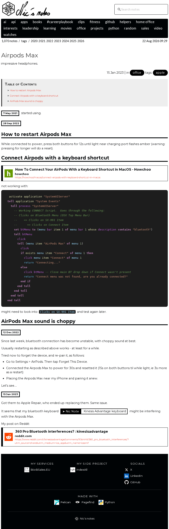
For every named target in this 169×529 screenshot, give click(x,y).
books (37, 22)
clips (81, 22)
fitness (95, 22)
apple (160, 72)
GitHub (135, 482)
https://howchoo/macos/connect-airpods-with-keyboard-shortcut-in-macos (57, 177)
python (113, 28)
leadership (30, 28)
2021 (42, 41)
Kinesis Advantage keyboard (105, 411)
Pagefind (87, 502)
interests (11, 28)
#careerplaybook (60, 22)
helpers (125, 22)
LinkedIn (136, 475)
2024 (65, 41)
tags (24, 41)
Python (110, 502)
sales (145, 28)
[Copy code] (163, 194)
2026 (80, 41)
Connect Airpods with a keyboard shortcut (34, 95)
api (13, 22)
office (81, 28)
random (130, 28)
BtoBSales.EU (40, 469)
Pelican (65, 502)
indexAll (81, 469)
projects (97, 28)
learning (49, 28)
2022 (49, 41)
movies (66, 28)
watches (10, 35)
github (110, 22)
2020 (34, 41)
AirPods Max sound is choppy (26, 101)
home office (145, 22)
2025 (73, 41)
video (158, 28)
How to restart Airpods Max (25, 90)
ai (5, 22)
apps (24, 22)
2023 (57, 41)
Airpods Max (19, 55)
